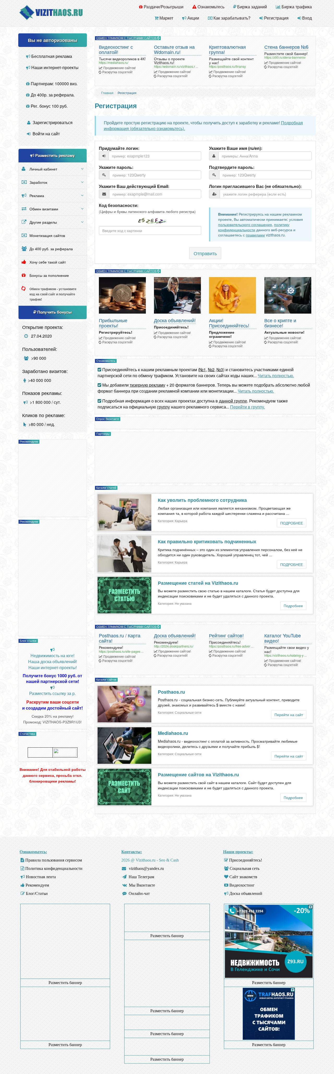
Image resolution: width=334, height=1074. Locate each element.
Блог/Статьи (37, 893)
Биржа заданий (251, 7)
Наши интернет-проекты (54, 67)
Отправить (205, 253)
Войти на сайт (46, 134)
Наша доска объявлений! (52, 661)
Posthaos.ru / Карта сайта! (119, 638)
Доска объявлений (245, 893)
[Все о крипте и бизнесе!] (288, 295)
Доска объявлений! (175, 321)
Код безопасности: (118, 205)
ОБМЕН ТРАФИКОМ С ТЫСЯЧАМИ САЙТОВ (126, 38)
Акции (192, 18)
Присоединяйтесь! (245, 860)
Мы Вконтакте (142, 885)
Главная (107, 92)
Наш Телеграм (141, 877)
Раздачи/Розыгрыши (163, 7)
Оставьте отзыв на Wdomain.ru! (174, 49)
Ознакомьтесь (210, 7)
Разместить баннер (65, 982)
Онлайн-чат (139, 893)
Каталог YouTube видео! (282, 638)
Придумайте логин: (119, 148)
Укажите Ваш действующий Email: (134, 186)
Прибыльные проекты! (113, 323)
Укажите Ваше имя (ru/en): (235, 148)
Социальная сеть (244, 868)
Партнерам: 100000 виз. (53, 84)
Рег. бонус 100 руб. (49, 106)
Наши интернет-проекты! (52, 667)
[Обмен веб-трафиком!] (269, 1013)
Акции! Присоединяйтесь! (229, 323)
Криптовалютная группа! (227, 49)
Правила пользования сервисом (53, 860)
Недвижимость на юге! (52, 655)
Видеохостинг (242, 885)
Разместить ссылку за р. (52, 693)
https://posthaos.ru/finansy (227, 66)
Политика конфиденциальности (53, 868)
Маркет (165, 18)
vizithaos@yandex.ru (146, 868)
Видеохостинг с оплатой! (116, 49)
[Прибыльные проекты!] (122, 295)
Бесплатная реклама (51, 56)
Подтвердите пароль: (231, 167)
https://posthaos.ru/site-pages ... (121, 651)
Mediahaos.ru (173, 733)
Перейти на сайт (289, 714)
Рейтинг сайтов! (226, 636)
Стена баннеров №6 (286, 47)
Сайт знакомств (243, 877)
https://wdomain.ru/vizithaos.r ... (176, 66)
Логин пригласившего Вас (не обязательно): (255, 186)
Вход (306, 18)
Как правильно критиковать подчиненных (207, 541)
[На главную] (51, 12)
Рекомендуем (37, 885)
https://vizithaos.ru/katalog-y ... (285, 655)
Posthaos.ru (171, 691)
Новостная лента (41, 877)
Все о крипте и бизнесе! (280, 323)
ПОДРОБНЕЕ (291, 523)
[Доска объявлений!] (177, 295)
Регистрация (276, 18)
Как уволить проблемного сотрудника (202, 500)
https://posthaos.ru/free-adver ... (231, 646)
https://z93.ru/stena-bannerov (285, 57)
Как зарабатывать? (231, 18)
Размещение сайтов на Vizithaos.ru (198, 774)
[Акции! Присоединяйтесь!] (232, 295)
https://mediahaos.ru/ (113, 62)
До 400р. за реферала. (52, 95)
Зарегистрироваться (52, 122)
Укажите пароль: (116, 167)
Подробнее (293, 605)
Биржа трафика (296, 7)
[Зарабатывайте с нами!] (269, 976)
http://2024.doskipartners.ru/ (173, 646)
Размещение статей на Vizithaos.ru (198, 582)
